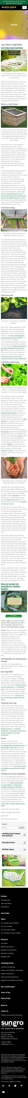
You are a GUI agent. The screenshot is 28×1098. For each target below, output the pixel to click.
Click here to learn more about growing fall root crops (12, 697)
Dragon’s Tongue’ (7, 450)
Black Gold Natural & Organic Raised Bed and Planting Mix (13, 348)
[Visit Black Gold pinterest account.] (22, 1085)
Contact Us (4, 1011)
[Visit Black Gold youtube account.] (3, 1092)
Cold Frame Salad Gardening (12, 47)
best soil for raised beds (17, 358)
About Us (4, 1005)
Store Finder (5, 913)
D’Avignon (15, 495)
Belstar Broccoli (6, 729)
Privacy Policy (5, 998)
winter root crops (13, 499)
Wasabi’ (9, 444)
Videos (3, 919)
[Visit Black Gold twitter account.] (15, 1085)
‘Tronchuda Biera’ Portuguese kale (12, 745)
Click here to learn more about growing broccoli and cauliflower (13, 733)
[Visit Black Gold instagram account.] (3, 1085)
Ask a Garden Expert (8, 986)
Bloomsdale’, (5, 432)
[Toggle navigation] (24, 7)
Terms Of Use (5, 992)
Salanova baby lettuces (8, 413)
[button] (14, 835)
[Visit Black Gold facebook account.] (9, 1085)
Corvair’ (19, 436)
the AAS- (18, 685)
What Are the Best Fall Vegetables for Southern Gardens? (10, 586)
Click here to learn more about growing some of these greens (13, 768)
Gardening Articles (7, 963)
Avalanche (21, 687)
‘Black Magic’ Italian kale (9, 747)
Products (4, 896)
